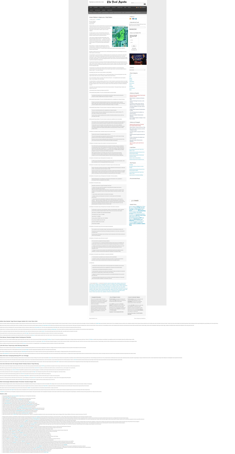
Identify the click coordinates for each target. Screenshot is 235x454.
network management (106, 289)
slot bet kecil (37, 367)
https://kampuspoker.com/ (20, 410)
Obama (112, 289)
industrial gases (116, 288)
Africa (133, 12)
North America (105, 12)
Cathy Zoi (91, 284)
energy (118, 285)
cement (97, 284)
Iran (143, 218)
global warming (140, 215)
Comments (143, 7)
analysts (109, 283)
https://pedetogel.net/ (30, 404)
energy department (123, 285)
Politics (111, 12)
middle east (131, 219)
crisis (142, 209)
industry (122, 288)
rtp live (50, 357)
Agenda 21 (135, 206)
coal (100, 284)
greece (137, 218)
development (91, 285)
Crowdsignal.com (134, 49)
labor (94, 289)
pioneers (120, 289)
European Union (136, 213)
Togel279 (16, 437)
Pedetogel (38, 416)
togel (34, 371)
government (132, 218)
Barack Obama (142, 206)
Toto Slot (75, 359)
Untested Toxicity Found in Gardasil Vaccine (136, 159)
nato (141, 219)
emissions (114, 285)
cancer (132, 208)
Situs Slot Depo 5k (6, 353)
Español (103, 10)
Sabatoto (35, 422)
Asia (123, 12)
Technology (107, 7)
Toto (50, 383)
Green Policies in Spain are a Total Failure (100, 17)
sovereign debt (131, 222)
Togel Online (27, 375)
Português (109, 10)
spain (99, 291)
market (97, 289)
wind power (117, 291)
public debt (108, 290)
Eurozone (141, 213)
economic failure (98, 285)
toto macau (24, 343)
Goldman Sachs (134, 216)
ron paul (139, 220)
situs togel (36, 409)
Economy (96, 7)
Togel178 (2, 391)
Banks (138, 206)
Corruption (119, 7)
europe (131, 213)
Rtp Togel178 (6, 397)
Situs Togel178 (12, 389)
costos (117, 284)
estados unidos (136, 212)
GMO (130, 216)
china (135, 208)
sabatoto (28, 387)
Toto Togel (26, 333)
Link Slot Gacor (18, 347)
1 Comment (98, 19)
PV (111, 290)
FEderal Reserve (132, 215)
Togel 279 (9, 398)
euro (140, 212)
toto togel (26, 349)
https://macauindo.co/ (8, 403)
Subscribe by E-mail (134, 22)
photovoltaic (115, 289)
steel (101, 291)
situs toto (43, 331)
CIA (138, 208)
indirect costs (110, 288)
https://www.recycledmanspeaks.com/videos (24, 408)
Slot (28, 411)
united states (141, 223)
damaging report (122, 284)
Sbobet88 (65, 444)
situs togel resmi (37, 419)
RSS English (97, 10)
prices (96, 290)
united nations (133, 223)
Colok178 (14, 414)
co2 (134, 209)
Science (101, 7)
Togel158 (20, 399)
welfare (113, 291)
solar (96, 291)
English (95, 12)
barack (113, 283)
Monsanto (137, 219)
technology (108, 291)
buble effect (123, 283)
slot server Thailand (15, 369)
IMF (140, 218)
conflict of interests (111, 284)
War (125, 7)
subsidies (104, 291)
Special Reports (117, 12)
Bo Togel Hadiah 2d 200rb (46, 325)
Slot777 (57, 361)
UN (142, 222)
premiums (93, 290)
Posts (138, 7)
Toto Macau (49, 339)
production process (102, 290)
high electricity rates (102, 288)
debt (130, 211)
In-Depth (113, 7)
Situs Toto (43, 341)
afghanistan (131, 206)
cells (94, 284)
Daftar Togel (98, 323)
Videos (129, 7)
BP (129, 207)
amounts (105, 283)
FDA (143, 213)
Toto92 (27, 420)
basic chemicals (118, 283)
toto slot (33, 335)
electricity (110, 285)
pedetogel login (54, 329)
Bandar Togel (46, 452)
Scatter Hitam (24, 351)
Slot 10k (43, 365)
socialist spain (92, 291)
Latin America (128, 12)
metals (100, 289)
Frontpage (131, 164)
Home (91, 7)
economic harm (105, 285)
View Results (134, 48)
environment (131, 212)
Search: (132, 2)
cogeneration (103, 284)
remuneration (114, 290)
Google (138, 216)
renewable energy (121, 290)
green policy (95, 288)
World (90, 12)
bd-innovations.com (38, 327)
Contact (91, 10)
